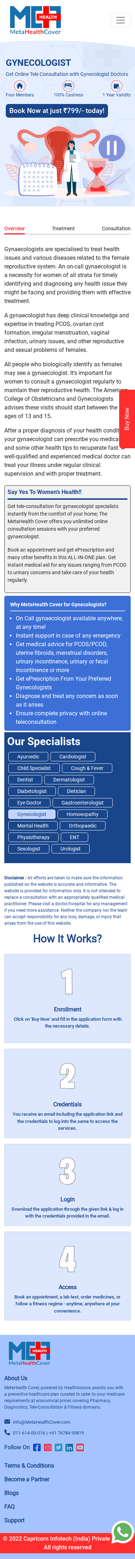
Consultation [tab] (116, 228)
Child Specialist (34, 768)
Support (14, 1520)
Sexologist (28, 849)
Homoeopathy (83, 814)
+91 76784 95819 (66, 1433)
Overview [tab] (14, 228)
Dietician (76, 791)
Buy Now (126, 419)
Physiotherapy (33, 837)
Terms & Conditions (29, 1465)
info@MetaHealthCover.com (41, 1422)
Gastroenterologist (83, 803)
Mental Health (33, 826)
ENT (74, 837)
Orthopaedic (82, 826)
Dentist (25, 780)
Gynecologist (31, 814)
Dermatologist (69, 780)
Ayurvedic (28, 757)
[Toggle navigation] (121, 20)
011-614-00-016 (29, 1433)
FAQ (9, 1506)
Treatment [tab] (63, 228)
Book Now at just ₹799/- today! (56, 110)
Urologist (70, 849)
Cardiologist (72, 757)
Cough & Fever (87, 768)
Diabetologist (32, 791)
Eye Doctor (29, 803)
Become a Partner (26, 1479)
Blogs (11, 1493)
